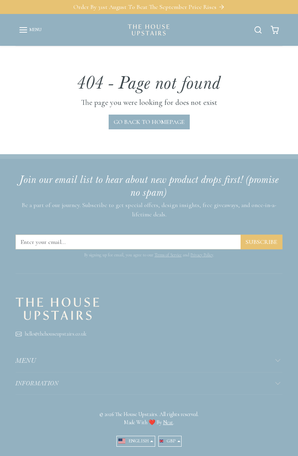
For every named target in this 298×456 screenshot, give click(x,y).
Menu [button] (26, 360)
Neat (168, 422)
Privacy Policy (202, 255)
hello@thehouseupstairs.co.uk (56, 334)
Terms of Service (168, 255)
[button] (30, 30)
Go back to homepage (149, 122)
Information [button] (37, 383)
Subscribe (261, 242)
